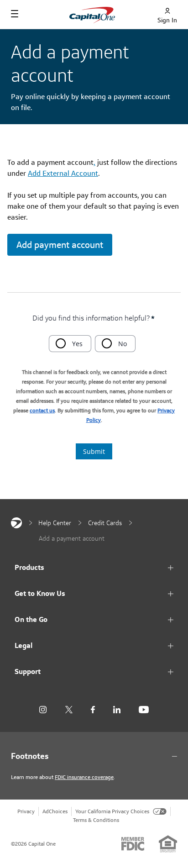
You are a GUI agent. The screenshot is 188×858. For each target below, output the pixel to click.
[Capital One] (16, 522)
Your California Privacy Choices (112, 811)
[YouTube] (144, 710)
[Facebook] (93, 710)
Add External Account (63, 173)
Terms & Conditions (96, 819)
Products (29, 567)
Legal (23, 645)
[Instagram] (43, 710)
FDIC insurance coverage (84, 777)
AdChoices (55, 811)
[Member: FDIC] (132, 844)
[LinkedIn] (116, 710)
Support (28, 671)
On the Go (31, 619)
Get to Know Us (40, 593)
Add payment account (59, 245)
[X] (69, 709)
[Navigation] (14, 13)
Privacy (26, 811)
